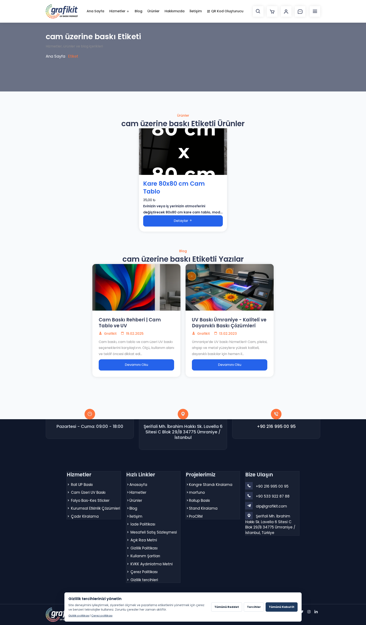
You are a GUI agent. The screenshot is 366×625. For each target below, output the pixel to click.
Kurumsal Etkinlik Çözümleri (95, 508)
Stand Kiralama (203, 508)
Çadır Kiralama (85, 516)
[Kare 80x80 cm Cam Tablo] (183, 151)
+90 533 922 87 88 (273, 496)
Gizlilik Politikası (144, 548)
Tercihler (254, 607)
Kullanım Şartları (145, 556)
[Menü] (315, 11)
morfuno (197, 492)
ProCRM (195, 516)
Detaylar (181, 220)
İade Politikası (142, 524)
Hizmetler (117, 11)
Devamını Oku (136, 364)
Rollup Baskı (199, 500)
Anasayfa (138, 484)
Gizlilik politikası (78, 616)
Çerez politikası (101, 616)
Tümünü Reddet (226, 607)
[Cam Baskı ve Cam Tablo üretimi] (136, 287)
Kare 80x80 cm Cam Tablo (174, 187)
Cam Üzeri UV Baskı (88, 492)
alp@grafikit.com (271, 506)
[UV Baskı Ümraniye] (230, 287)
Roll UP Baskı (82, 484)
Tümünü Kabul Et (281, 607)
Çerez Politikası (144, 571)
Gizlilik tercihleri (144, 579)
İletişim (196, 11)
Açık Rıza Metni (143, 540)
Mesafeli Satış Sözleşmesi (153, 532)
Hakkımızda (174, 11)
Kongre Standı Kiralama (210, 484)
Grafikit (110, 333)
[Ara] (258, 11)
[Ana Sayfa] (62, 11)
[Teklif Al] (300, 11)
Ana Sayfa (95, 11)
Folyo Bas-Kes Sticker (90, 500)
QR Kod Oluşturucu (226, 11)
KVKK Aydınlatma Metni (151, 564)
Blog (138, 11)
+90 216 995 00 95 (276, 426)
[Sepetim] (272, 11)
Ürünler (153, 11)
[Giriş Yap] (286, 11)
